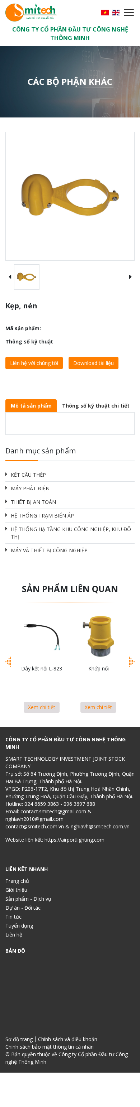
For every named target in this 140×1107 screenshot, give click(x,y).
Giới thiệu (16, 889)
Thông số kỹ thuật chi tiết (96, 405)
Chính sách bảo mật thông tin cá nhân (49, 1046)
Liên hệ (13, 934)
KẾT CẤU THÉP (28, 474)
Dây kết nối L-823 (41, 668)
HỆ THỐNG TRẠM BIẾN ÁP (42, 515)
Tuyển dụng (19, 925)
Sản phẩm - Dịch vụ (28, 898)
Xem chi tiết (41, 707)
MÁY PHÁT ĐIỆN (30, 488)
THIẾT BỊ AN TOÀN (33, 502)
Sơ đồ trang (19, 1039)
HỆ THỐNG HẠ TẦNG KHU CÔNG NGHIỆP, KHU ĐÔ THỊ (71, 533)
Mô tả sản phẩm (31, 405)
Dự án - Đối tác (23, 907)
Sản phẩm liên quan (70, 589)
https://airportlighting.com (74, 839)
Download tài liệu (93, 363)
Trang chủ (17, 880)
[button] (9, 277)
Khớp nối (98, 668)
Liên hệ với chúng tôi (34, 363)
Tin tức (13, 916)
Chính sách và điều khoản (67, 1039)
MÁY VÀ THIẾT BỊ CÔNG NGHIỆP (49, 550)
